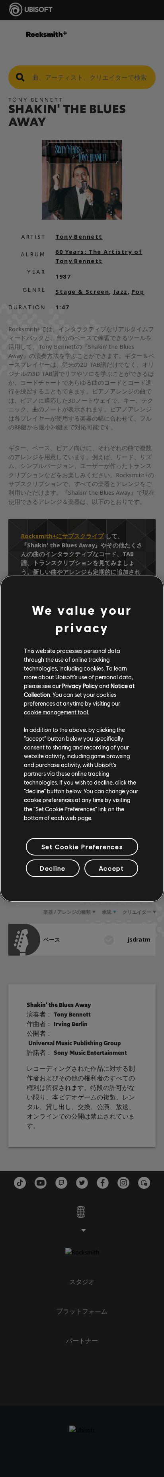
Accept (111, 868)
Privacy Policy (80, 685)
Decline (52, 868)
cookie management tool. (56, 712)
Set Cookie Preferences (82, 846)
